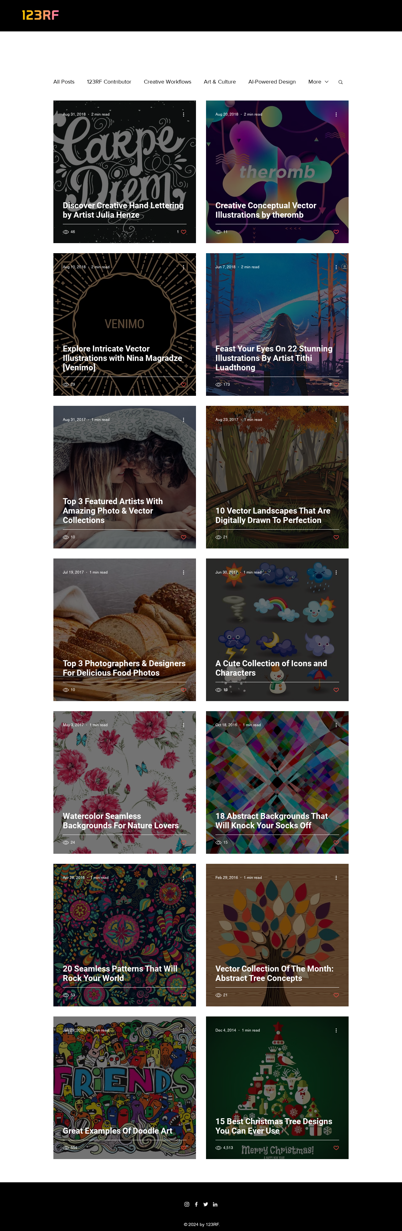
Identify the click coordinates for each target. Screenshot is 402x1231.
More (314, 82)
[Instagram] (187, 1204)
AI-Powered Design (272, 82)
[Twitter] (206, 1204)
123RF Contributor (109, 82)
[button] (341, 82)
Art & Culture (220, 82)
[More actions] (185, 114)
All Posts (63, 82)
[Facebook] (196, 1204)
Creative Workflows (167, 82)
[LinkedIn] (215, 1204)
